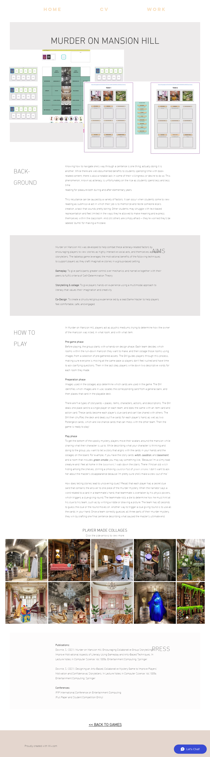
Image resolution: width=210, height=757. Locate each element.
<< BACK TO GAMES (105, 725)
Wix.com (52, 745)
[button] (157, 9)
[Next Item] (199, 581)
